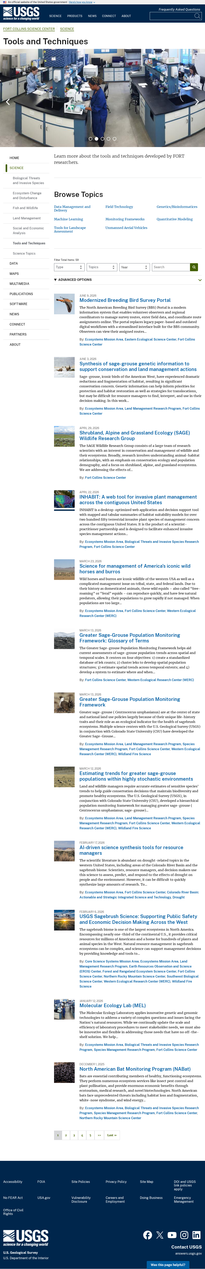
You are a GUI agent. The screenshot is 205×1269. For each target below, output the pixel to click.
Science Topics (24, 253)
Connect (109, 16)
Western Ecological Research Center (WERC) (160, 680)
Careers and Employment (115, 1199)
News (92, 16)
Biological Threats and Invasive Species (28, 180)
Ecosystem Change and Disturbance (27, 195)
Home (14, 158)
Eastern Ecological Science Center (150, 339)
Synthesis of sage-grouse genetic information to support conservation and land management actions (138, 366)
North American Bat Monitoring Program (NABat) (135, 1069)
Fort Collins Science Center (29, 29)
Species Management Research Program (124, 1050)
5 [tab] (114, 139)
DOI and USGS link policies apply (185, 1185)
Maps (14, 274)
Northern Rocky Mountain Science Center (134, 976)
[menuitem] (55, 13)
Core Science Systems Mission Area (112, 961)
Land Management (27, 218)
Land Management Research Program (153, 408)
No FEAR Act (13, 1198)
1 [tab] (90, 139)
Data (14, 263)
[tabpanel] (102, 98)
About (126, 16)
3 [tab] (102, 139)
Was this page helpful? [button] (168, 1265)
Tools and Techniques (29, 243)
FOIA (41, 1182)
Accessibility (12, 1182)
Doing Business (151, 1198)
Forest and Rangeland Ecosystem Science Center (139, 971)
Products (74, 16)
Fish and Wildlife (25, 208)
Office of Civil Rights (13, 1212)
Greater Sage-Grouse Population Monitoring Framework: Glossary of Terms (129, 638)
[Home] (21, 19)
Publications (21, 294)
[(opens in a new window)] (147, 1234)
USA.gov (43, 1198)
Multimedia (19, 284)
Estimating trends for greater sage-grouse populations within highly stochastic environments (136, 776)
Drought (179, 897)
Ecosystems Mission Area (104, 339)
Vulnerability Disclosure (81, 1199)
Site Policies (80, 1182)
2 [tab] (96, 139)
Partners (18, 334)
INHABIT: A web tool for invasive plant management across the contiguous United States (138, 499)
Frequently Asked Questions (179, 9)
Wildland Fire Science (134, 754)
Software (18, 304)
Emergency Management (184, 1199)
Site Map (146, 1182)
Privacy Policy (116, 1182)
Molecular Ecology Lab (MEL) (112, 1005)
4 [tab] (108, 139)
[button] (128, 280)
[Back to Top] (190, 1254)
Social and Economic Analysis (28, 230)
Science (55, 16)
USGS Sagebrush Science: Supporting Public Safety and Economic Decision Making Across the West (138, 919)
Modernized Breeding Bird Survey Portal (125, 300)
